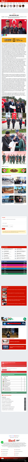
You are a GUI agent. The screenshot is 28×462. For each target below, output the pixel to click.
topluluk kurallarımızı (8, 231)
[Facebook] (9, 436)
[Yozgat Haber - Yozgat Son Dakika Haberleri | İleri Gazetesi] (4, 1)
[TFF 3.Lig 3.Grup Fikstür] (25, 395)
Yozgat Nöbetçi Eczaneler (5, 449)
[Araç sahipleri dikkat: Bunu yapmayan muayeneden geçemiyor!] (8, 180)
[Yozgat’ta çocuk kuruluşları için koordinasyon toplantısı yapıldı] (20, 180)
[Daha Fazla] (6, 35)
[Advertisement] (14, 10)
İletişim (17, 437)
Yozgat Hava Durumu (17, 449)
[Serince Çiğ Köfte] (14, 170)
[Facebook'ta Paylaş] (2, 35)
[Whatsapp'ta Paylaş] (5, 35)
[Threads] (17, 436)
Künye (15, 437)
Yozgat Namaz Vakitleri (5, 451)
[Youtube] (14, 436)
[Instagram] (12, 436)
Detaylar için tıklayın (14, 392)
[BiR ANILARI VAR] (14, 26)
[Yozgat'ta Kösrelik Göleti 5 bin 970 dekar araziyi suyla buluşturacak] (8, 189)
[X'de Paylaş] (3, 35)
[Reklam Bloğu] (14, 323)
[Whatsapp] (18, 436)
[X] (10, 436)
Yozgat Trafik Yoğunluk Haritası (18, 451)
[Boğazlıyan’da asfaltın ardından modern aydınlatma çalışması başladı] (20, 189)
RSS (2, 458)
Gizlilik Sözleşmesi (12, 437)
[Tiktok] (16, 436)
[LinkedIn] (13, 436)
